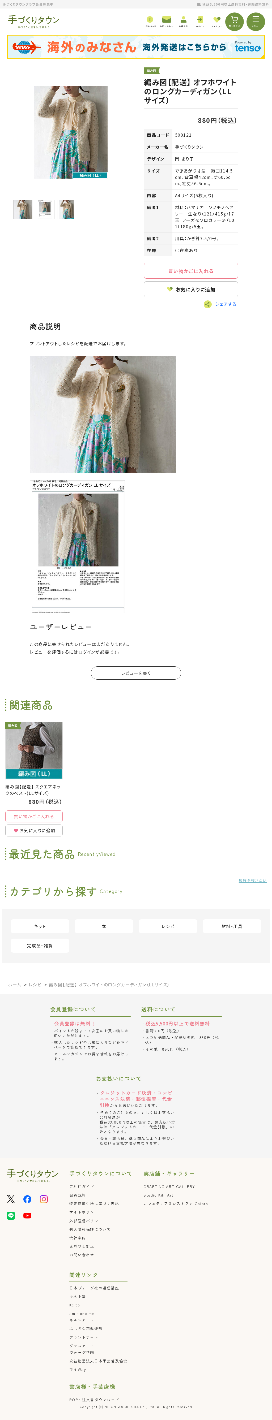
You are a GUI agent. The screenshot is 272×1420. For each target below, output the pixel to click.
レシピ (168, 926)
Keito (74, 1304)
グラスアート (81, 1345)
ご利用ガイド (81, 1186)
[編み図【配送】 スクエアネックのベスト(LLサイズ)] (34, 750)
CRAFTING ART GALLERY (169, 1186)
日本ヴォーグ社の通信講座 (94, 1287)
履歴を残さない (253, 880)
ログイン (86, 652)
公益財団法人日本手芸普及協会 (98, 1360)
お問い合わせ (81, 1254)
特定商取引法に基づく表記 (94, 1203)
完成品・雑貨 (40, 945)
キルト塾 (77, 1296)
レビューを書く (136, 673)
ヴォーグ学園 (81, 1352)
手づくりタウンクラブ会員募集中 (28, 4)
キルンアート (81, 1320)
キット (40, 926)
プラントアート (83, 1337)
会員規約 (77, 1195)
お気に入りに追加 (196, 289)
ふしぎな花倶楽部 (86, 1328)
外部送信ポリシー (86, 1220)
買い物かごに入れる (191, 270)
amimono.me (82, 1313)
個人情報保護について (90, 1229)
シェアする (225, 304)
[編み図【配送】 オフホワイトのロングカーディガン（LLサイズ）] (71, 132)
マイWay (77, 1369)
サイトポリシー (83, 1212)
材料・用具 (232, 926)
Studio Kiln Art (158, 1195)
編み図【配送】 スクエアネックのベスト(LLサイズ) (33, 789)
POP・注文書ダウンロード (94, 1399)
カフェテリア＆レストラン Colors (175, 1203)
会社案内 (77, 1237)
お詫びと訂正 (81, 1246)
